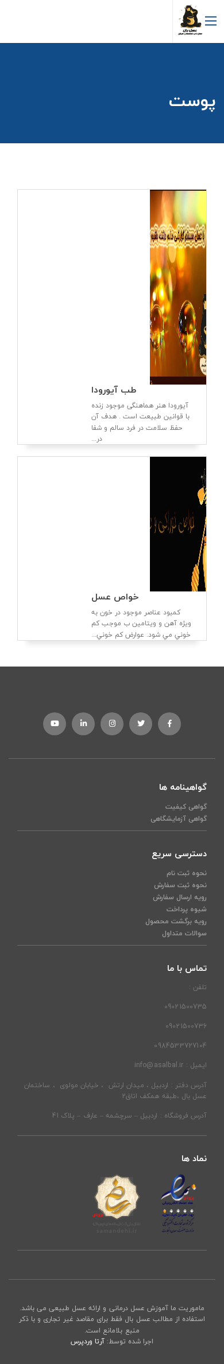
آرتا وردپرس (88, 1341)
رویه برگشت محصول (176, 921)
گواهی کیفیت (186, 807)
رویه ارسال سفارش (180, 897)
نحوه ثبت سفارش (180, 885)
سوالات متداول (184, 933)
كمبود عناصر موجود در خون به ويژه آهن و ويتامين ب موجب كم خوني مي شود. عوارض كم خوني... (141, 615)
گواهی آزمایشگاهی (178, 819)
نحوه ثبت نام (187, 873)
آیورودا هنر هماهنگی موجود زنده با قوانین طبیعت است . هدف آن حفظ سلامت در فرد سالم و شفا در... (140, 414)
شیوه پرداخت (187, 909)
